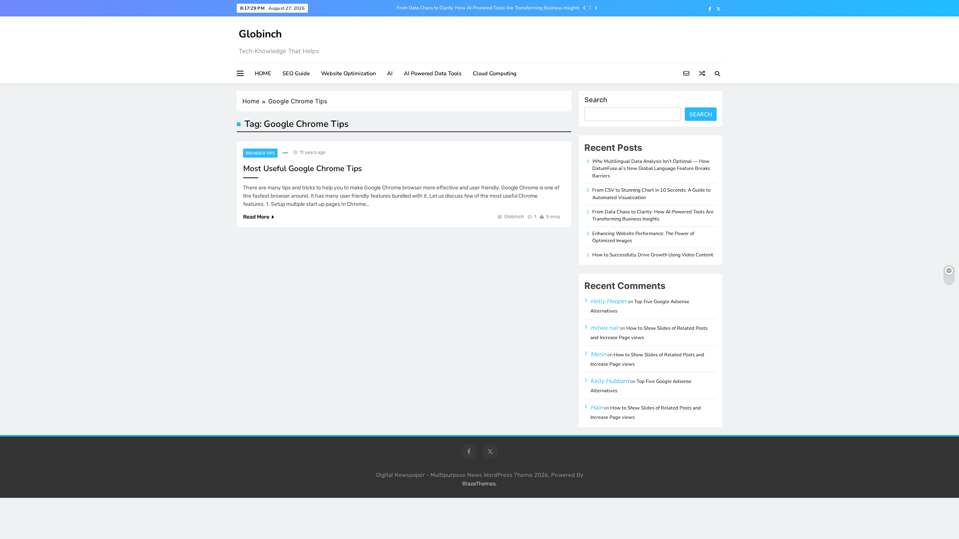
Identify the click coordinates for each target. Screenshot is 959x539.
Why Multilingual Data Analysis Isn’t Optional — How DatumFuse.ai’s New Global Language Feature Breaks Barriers (651, 168)
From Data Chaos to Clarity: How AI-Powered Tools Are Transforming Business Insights (488, 8)
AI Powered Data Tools (433, 73)
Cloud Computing (495, 73)
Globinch (260, 34)
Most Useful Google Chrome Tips (302, 168)
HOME (263, 73)
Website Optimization (348, 73)
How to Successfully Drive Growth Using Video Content (652, 255)
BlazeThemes (479, 484)
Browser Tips (260, 153)
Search (595, 100)
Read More (256, 217)
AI (390, 73)
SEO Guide (296, 73)
